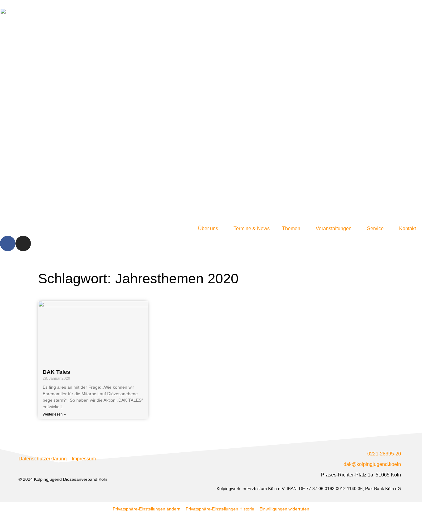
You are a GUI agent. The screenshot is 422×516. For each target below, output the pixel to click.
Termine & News (252, 228)
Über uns (208, 228)
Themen (291, 228)
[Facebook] (7, 243)
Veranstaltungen (334, 228)
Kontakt (407, 228)
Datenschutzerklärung (43, 458)
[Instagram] (23, 243)
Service (375, 228)
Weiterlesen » (54, 414)
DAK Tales (56, 372)
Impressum (84, 458)
